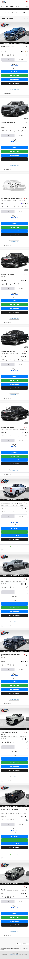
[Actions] (26, 47)
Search (23, 12)
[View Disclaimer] (13, 55)
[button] (4, 6)
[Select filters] (24, 18)
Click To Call (14, 71)
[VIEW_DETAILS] (14, 185)
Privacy (17, 954)
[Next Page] (20, 944)
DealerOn (10, 954)
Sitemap (13, 954)
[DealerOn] (14, 953)
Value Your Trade (14, 79)
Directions (12, 6)
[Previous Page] (17, 944)
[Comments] (27, 55)
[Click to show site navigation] (27, 6)
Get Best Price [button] (14, 75)
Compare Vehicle (7, 93)
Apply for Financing (14, 83)
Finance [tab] (21, 59)
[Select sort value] (27, 18)
